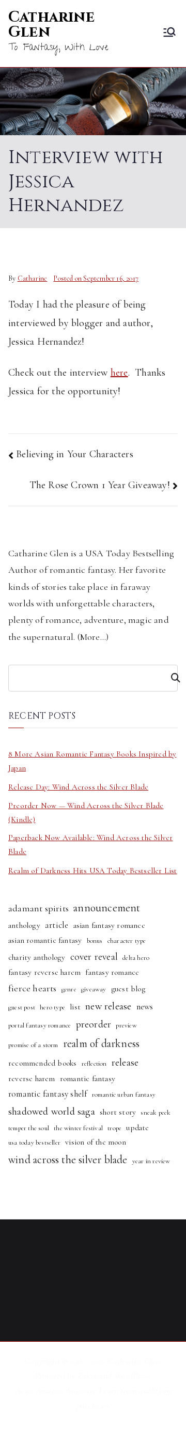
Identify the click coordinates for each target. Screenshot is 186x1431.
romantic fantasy (87, 1078)
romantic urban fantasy (124, 1094)
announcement (106, 907)
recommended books (42, 1063)
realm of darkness (101, 1043)
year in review (151, 1161)
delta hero (135, 958)
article (56, 925)
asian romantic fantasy (45, 940)
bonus (95, 941)
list (75, 1006)
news (144, 1006)
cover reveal (94, 957)
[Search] (171, 678)
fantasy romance (112, 972)
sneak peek (156, 1112)
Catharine (33, 278)
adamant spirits (38, 908)
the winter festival (78, 1128)
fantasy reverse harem (44, 972)
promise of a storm (33, 1045)
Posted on (95, 278)
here (119, 372)
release (125, 1062)
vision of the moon (95, 1142)
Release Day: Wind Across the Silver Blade (78, 787)
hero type (52, 1007)
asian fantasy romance (109, 925)
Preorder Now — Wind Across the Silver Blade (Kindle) (86, 812)
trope (114, 1128)
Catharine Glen (51, 24)
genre (68, 989)
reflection (94, 1063)
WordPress (132, 1376)
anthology (24, 925)
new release (108, 1006)
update (137, 1127)
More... (93, 636)
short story (118, 1112)
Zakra (87, 1376)
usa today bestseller (34, 1142)
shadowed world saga (51, 1111)
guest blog (128, 988)
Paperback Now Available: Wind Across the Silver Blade (90, 844)
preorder (94, 1024)
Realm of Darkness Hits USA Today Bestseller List (92, 870)
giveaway (93, 989)
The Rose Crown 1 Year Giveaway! (99, 485)
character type (126, 941)
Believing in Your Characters (74, 454)
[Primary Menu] (169, 33)
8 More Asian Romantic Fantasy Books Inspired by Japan (92, 761)
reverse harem (31, 1078)
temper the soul (28, 1128)
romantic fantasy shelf (47, 1093)
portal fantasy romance (39, 1025)
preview (126, 1025)
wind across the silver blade (68, 1159)
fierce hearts (32, 988)
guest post (21, 1007)
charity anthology (36, 957)
